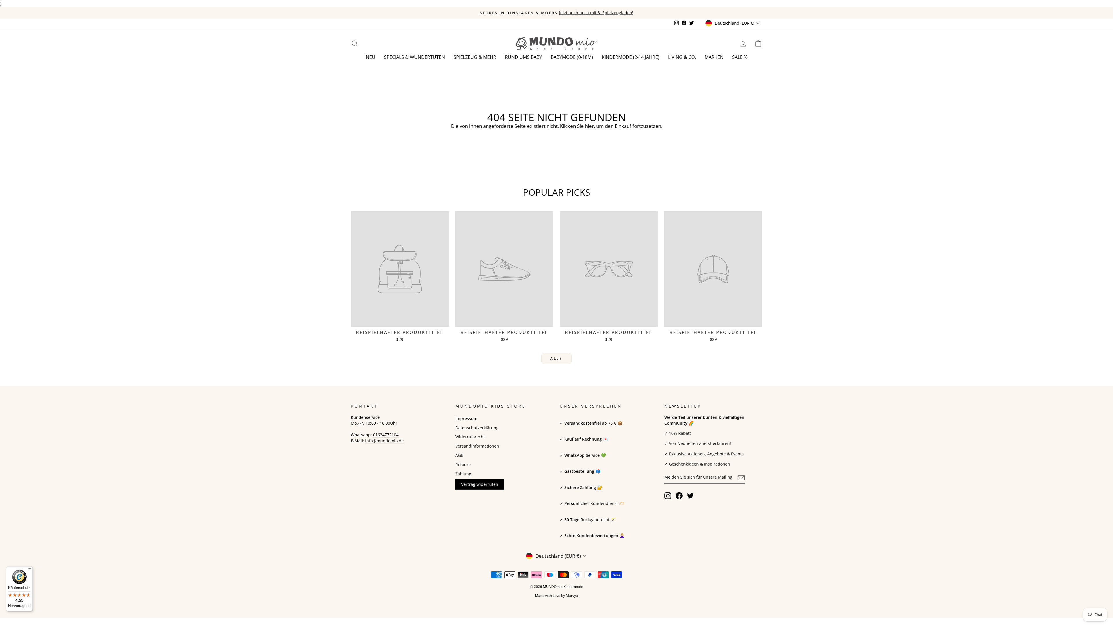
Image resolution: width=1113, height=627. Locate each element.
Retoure (463, 464)
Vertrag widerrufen (479, 484)
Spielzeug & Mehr (475, 57)
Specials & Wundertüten (414, 57)
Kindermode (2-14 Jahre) (630, 57)
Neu (370, 57)
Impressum (466, 418)
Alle (556, 358)
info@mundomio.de (384, 441)
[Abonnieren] (741, 477)
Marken (714, 57)
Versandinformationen (477, 446)
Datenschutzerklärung (477, 427)
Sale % (740, 57)
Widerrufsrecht (470, 436)
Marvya (572, 595)
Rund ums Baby (523, 57)
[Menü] (29, 569)
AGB (459, 455)
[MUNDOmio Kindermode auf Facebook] (679, 495)
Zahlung (463, 474)
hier (589, 126)
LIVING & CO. (682, 57)
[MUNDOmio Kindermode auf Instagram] (667, 495)
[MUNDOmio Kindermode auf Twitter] (690, 495)
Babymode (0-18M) (572, 57)
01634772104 (386, 434)
